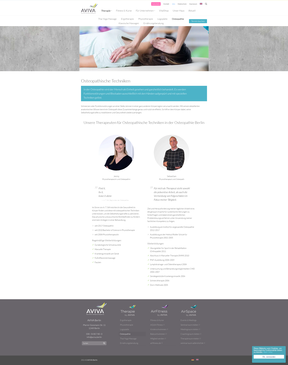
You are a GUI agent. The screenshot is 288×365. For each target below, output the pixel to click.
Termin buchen (198, 21)
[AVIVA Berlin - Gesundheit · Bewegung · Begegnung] (89, 8)
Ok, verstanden (268, 356)
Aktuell (192, 10)
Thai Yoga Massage (107, 18)
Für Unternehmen (145, 10)
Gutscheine (156, 4)
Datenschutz (182, 4)
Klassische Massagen (129, 23)
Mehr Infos (267, 352)
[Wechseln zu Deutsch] (192, 359)
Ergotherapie (127, 18)
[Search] (206, 4)
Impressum (193, 4)
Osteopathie (178, 18)
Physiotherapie (145, 18)
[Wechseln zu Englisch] (201, 3)
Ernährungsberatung (153, 23)
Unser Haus (178, 10)
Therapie (105, 10)
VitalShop (164, 10)
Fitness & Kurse (124, 10)
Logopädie (162, 18)
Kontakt (166, 4)
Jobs (173, 4)
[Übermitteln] (104, 343)
